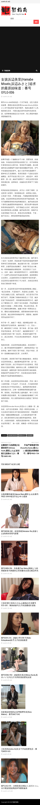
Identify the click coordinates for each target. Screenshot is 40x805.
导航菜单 (7, 71)
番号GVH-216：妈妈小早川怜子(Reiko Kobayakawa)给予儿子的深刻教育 (16, 639)
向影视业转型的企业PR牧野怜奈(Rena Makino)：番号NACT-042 (16, 713)
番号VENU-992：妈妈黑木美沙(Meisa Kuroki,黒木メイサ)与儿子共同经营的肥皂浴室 (19, 676)
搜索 (12, 18)
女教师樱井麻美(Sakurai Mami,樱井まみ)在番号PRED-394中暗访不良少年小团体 (20, 495)
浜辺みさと (22, 435)
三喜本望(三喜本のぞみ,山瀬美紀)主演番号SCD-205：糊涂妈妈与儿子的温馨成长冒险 (18, 604)
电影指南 (15, 802)
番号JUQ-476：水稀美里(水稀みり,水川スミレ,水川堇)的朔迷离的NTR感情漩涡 (20, 787)
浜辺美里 (30, 435)
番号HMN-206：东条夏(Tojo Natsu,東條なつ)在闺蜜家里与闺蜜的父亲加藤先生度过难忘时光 (19, 569)
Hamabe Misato (12, 435)
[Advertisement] (20, 47)
